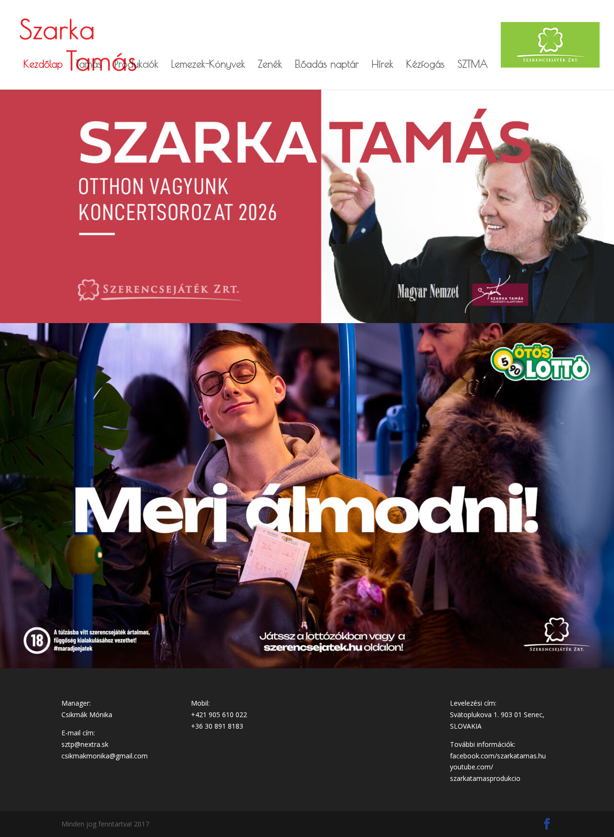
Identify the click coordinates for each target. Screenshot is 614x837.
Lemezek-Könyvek (208, 65)
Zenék (270, 65)
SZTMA (473, 65)
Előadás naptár (327, 65)
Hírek (382, 65)
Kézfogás (425, 65)
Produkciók (136, 65)
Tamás (89, 65)
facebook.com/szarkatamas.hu (498, 755)
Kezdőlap (43, 65)
